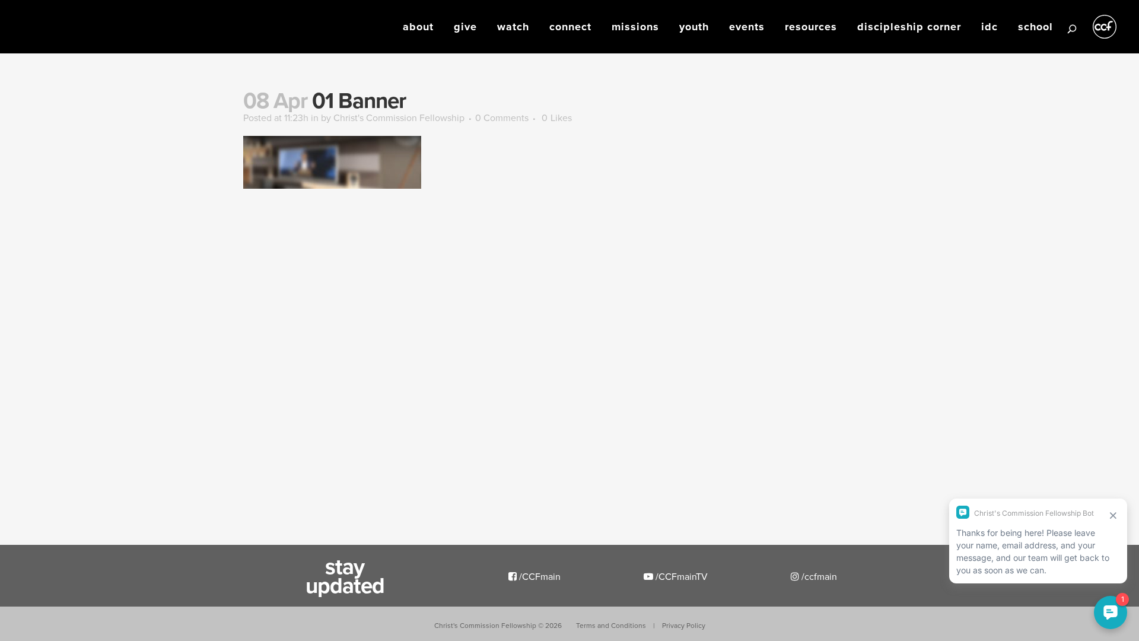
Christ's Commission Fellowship (398, 117)
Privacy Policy (683, 625)
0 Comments (502, 117)
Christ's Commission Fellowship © (498, 625)
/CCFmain (539, 576)
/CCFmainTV (680, 576)
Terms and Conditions (611, 625)
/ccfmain (818, 576)
